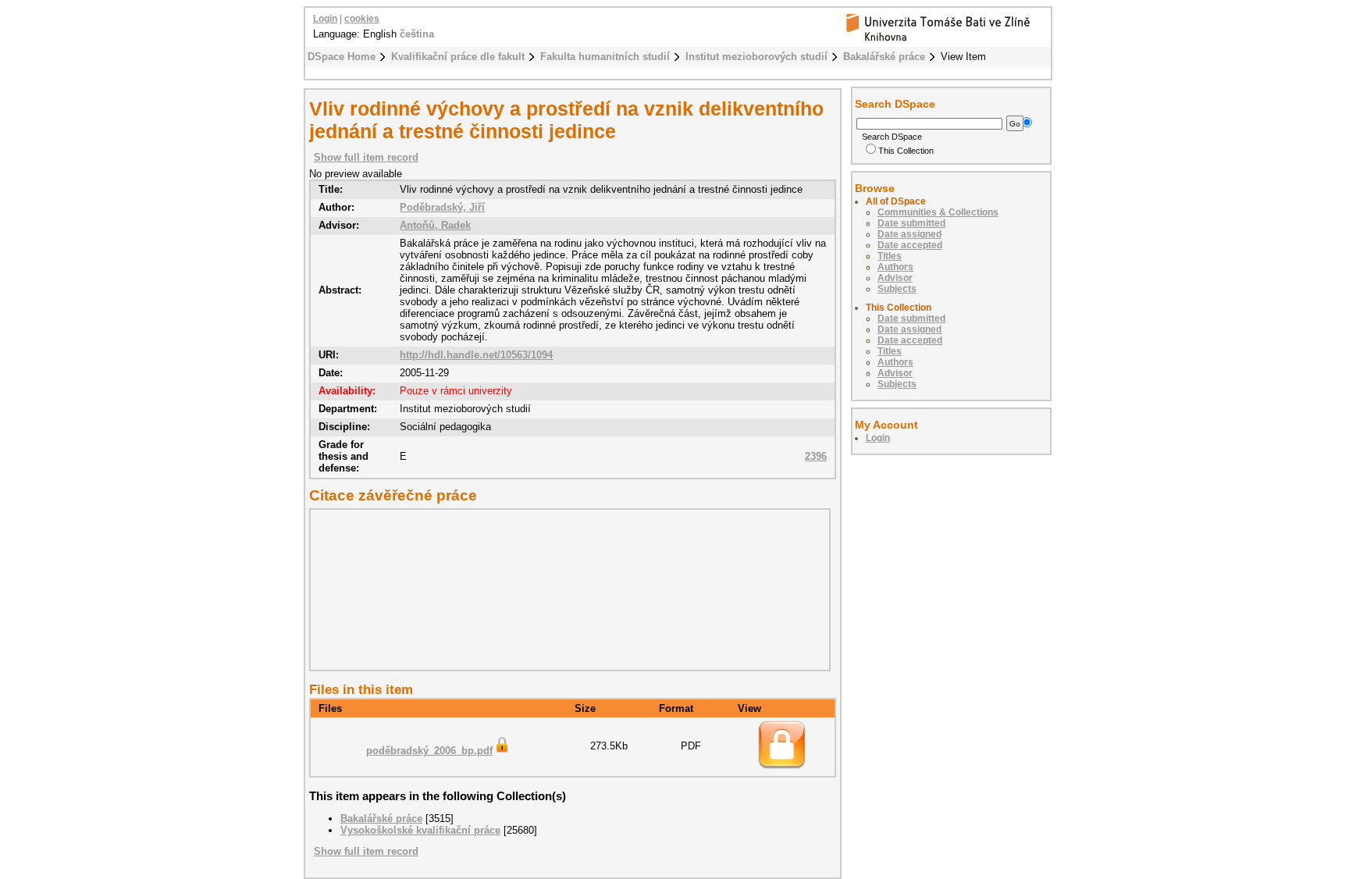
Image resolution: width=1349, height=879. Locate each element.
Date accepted (909, 245)
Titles (889, 256)
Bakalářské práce (884, 56)
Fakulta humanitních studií (605, 56)
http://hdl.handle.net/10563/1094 (476, 355)
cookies (361, 18)
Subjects (897, 288)
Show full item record (366, 157)
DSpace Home (342, 56)
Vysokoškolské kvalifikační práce (420, 830)
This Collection (906, 150)
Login (325, 18)
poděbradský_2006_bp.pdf (429, 750)
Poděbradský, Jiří (442, 207)
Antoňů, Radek (435, 225)
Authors (895, 267)
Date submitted (911, 223)
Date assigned (909, 234)
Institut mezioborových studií (756, 56)
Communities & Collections (937, 212)
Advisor (895, 277)
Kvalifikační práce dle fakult (458, 56)
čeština (417, 34)
